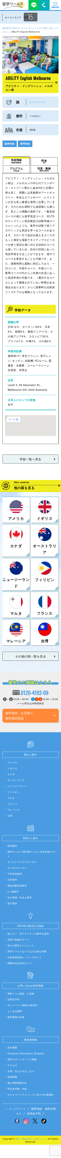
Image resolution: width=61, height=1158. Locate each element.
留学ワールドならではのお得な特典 (27, 951)
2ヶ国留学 (13, 891)
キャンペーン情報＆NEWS (22, 1005)
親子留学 (12, 903)
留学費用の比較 (16, 1017)
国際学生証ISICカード (19, 963)
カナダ (11, 774)
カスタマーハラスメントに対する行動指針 (30, 1094)
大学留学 (12, 879)
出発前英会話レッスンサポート (24, 957)
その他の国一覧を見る (30, 656)
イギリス (12, 768)
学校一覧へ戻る (30, 459)
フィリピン (13, 792)
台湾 (9, 815)
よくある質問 (14, 1011)
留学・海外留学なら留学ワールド (31, 1138)
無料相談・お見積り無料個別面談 (19, 715)
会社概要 (12, 1047)
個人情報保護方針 (17, 1082)
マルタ (11, 797)
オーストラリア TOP (16, 17)
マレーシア (13, 809)
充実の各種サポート (18, 939)
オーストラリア (37, 102)
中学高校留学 (14, 873)
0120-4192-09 (34, 692)
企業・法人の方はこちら (20, 1071)
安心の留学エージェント (20, 945)
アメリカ (12, 762)
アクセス (12, 1065)
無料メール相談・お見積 (20, 993)
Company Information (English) (25, 1053)
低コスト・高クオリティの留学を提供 (28, 933)
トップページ (17, 1109)
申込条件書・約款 (17, 1088)
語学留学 (12, 845)
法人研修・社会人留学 (19, 897)
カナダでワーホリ (17, 867)
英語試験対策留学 (17, 885)
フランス (12, 803)
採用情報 (12, 1076)
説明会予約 (13, 999)
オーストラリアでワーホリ (22, 862)
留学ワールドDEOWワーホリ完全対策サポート (32, 854)
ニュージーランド (17, 786)
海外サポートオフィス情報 (22, 1059)
